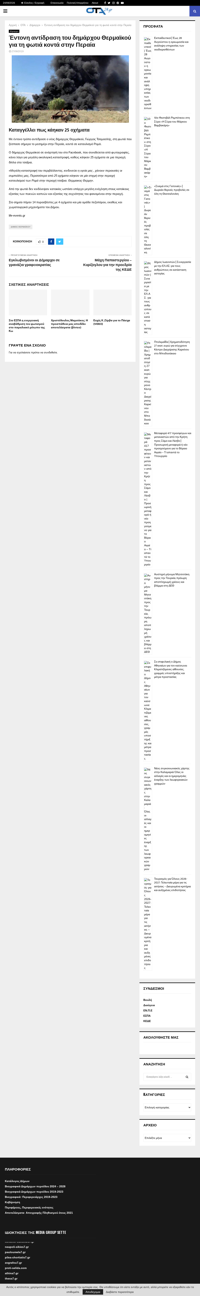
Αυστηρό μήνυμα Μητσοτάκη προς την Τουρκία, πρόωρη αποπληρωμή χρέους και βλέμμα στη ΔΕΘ (171, 580)
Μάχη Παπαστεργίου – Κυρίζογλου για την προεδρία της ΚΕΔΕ (107, 265)
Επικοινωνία (57, 3)
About (95, 3)
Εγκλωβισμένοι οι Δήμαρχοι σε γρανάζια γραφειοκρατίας (34, 262)
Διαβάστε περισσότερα (120, 1292)
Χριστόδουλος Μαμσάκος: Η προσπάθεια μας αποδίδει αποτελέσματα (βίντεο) (69, 324)
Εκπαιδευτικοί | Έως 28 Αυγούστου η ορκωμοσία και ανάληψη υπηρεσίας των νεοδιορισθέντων (171, 44)
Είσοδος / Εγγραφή (34, 3)
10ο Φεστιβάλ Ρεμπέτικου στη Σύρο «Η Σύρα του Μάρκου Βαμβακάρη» (172, 122)
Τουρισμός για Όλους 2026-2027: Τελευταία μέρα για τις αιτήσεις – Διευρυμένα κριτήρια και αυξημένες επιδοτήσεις (172, 885)
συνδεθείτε (50, 352)
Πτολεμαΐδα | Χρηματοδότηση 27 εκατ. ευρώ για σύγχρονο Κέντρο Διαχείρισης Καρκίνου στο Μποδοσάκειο (172, 348)
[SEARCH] (187, 1077)
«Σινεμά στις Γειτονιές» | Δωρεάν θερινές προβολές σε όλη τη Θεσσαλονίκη (171, 190)
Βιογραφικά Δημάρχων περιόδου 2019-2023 (34, 1191)
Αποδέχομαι (93, 1291)
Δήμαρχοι (14, 31)
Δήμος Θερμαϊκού (20, 227)
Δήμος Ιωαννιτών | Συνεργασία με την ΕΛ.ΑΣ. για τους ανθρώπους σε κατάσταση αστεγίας (172, 268)
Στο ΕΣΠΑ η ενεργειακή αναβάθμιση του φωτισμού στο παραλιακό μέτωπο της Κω (27, 325)
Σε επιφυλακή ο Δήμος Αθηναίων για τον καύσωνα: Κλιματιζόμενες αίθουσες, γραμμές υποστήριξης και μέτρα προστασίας (170, 669)
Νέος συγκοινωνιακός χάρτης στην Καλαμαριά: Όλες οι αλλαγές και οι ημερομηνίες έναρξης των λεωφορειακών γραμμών (171, 776)
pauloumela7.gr (15, 1257)
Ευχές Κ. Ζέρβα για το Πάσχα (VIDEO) (111, 322)
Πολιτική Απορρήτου (77, 3)
